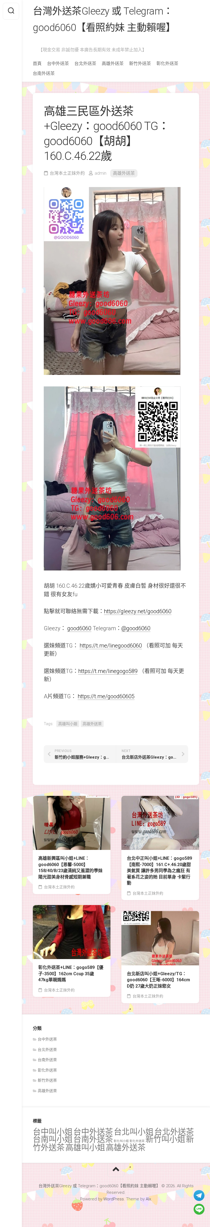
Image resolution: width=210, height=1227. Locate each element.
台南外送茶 (44, 73)
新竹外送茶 (140, 63)
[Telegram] (199, 1195)
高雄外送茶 (113, 63)
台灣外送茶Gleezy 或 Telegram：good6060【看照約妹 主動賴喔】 (104, 19)
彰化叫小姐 (121, 1141)
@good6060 (135, 628)
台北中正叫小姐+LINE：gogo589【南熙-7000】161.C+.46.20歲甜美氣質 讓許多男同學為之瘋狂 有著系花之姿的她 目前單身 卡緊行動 (159, 871)
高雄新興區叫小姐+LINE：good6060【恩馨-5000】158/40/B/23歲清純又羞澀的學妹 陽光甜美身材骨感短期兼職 (70, 868)
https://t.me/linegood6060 (111, 645)
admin (100, 173)
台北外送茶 (85, 63)
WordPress (113, 1199)
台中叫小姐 (52, 1131)
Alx (148, 1199)
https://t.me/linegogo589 (108, 671)
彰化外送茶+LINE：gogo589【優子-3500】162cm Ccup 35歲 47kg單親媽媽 (70, 973)
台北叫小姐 (133, 1131)
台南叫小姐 (52, 1139)
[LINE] (199, 1209)
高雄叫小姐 (67, 724)
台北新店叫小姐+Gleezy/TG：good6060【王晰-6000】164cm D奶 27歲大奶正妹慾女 (158, 980)
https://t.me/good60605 (106, 696)
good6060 (79, 628)
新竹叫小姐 (165, 1139)
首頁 (37, 63)
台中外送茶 (58, 63)
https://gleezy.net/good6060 (137, 611)
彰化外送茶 (167, 63)
